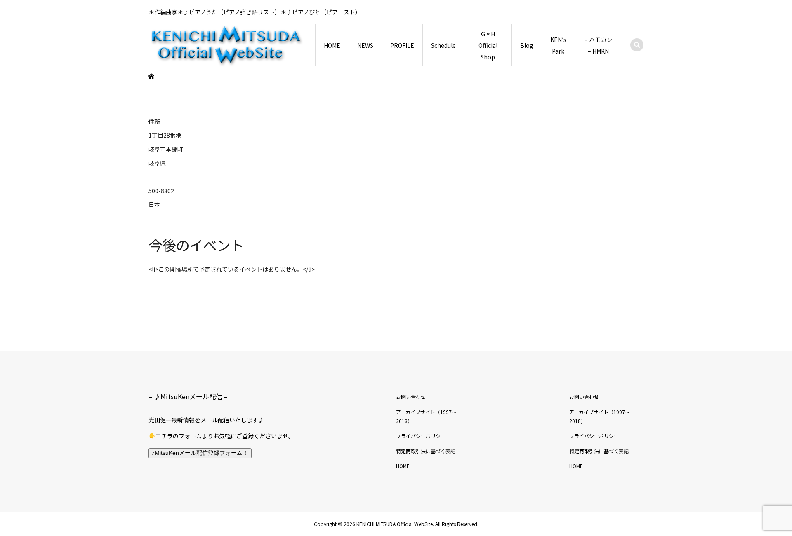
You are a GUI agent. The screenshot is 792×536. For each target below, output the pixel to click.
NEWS (365, 45)
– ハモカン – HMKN (598, 45)
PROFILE (402, 45)
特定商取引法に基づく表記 (425, 450)
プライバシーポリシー (421, 435)
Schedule (443, 45)
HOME (332, 45)
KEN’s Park (558, 45)
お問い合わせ (411, 396)
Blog (526, 45)
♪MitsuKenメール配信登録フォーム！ (200, 452)
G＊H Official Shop (487, 45)
